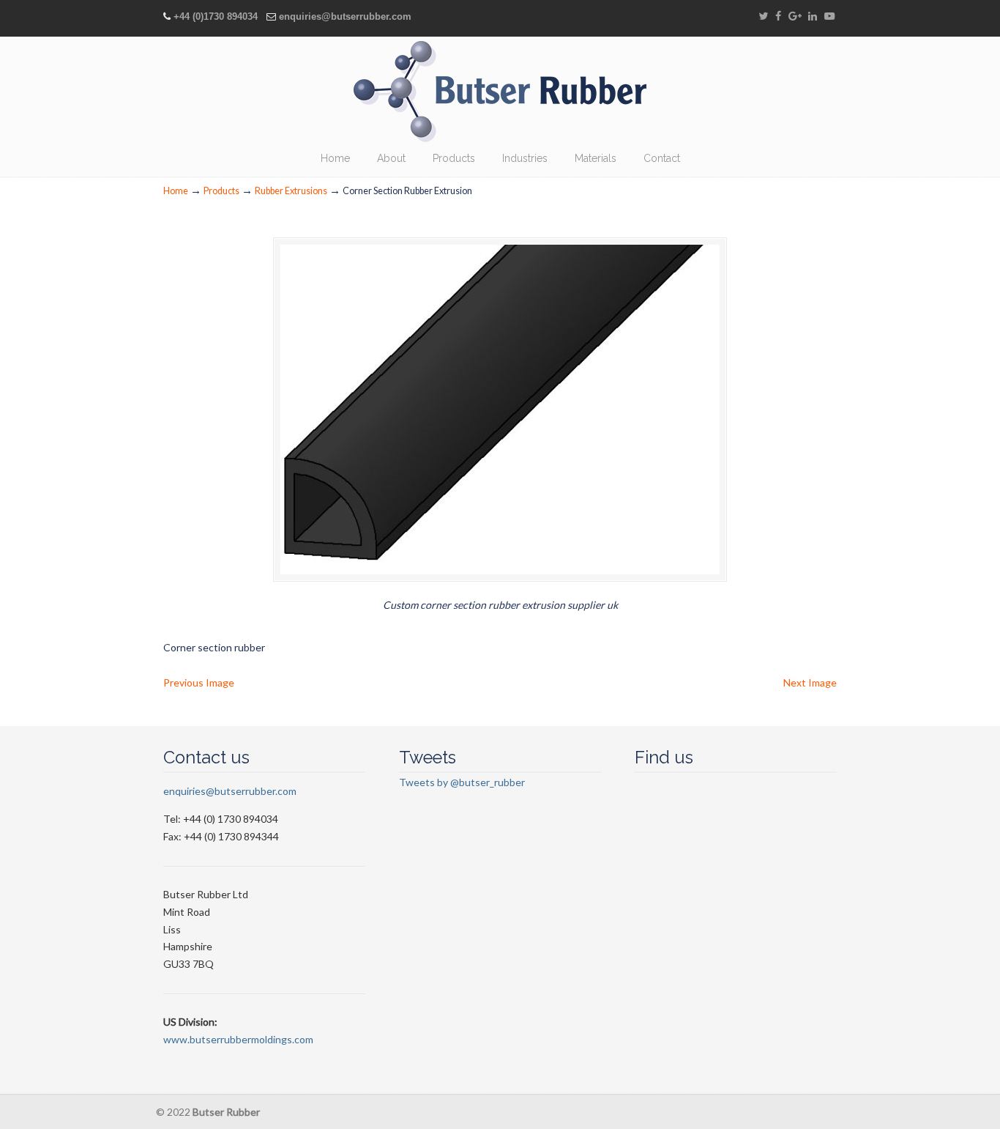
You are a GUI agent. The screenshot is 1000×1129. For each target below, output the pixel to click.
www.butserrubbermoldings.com (238, 1039)
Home (175, 190)
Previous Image (198, 682)
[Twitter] (763, 16)
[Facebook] (778, 16)
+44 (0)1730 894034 (215, 16)
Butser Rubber (500, 91)
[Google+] (795, 16)
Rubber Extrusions (291, 190)
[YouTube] (829, 16)
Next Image (810, 682)
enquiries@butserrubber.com (345, 16)
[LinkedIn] (813, 16)
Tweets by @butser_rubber (462, 782)
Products (221, 190)
